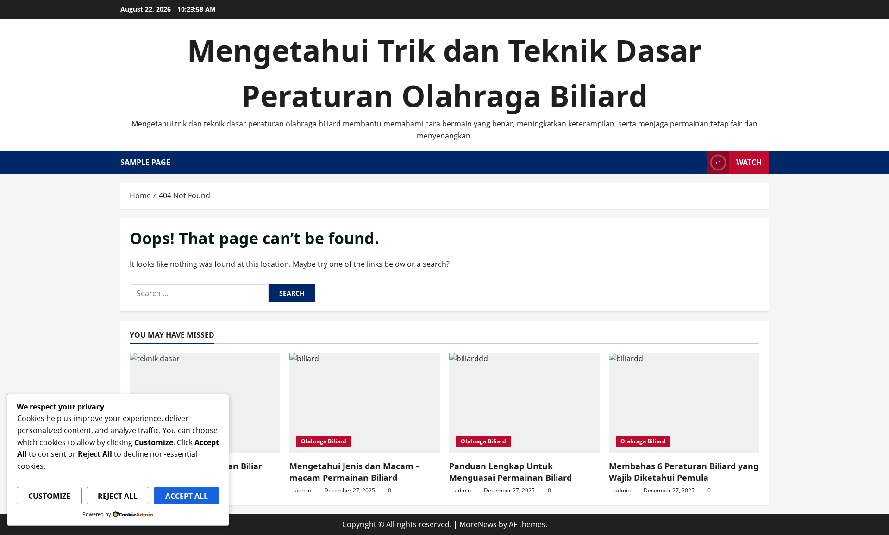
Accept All (186, 496)
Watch (749, 162)
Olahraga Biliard (323, 441)
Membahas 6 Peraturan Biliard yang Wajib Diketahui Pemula (683, 471)
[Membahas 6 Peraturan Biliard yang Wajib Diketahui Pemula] (684, 403)
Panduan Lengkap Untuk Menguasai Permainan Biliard (510, 471)
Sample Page (145, 162)
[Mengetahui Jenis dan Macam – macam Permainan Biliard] (364, 403)
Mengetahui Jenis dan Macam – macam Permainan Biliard (354, 471)
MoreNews (478, 524)
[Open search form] (697, 162)
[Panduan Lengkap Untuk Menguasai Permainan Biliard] (524, 403)
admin (303, 490)
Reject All (118, 496)
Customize (49, 496)
